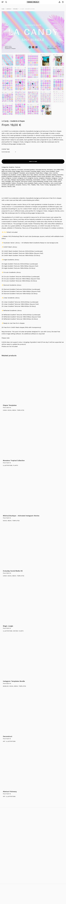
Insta (3, 178)
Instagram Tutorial (57, 178)
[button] (3, 2)
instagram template (45, 178)
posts (40, 183)
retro (52, 183)
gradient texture (37, 176)
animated (20, 169)
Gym (53, 176)
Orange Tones (48, 181)
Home (3, 8)
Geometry (60, 174)
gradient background (13, 176)
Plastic (36, 183)
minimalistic (36, 179)
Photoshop (20, 183)
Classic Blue (39, 173)
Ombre (30, 181)
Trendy (46, 184)
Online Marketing (38, 181)
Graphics (8, 8)
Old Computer (16, 181)
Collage (45, 173)
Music (55, 179)
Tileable (33, 184)
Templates (20, 410)
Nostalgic (8, 181)
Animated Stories (41, 169)
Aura (55, 169)
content (19, 174)
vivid (13, 186)
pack (59, 181)
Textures (15, 8)
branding (33, 171)
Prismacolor (46, 183)
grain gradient (46, 176)
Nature (15, 631)
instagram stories (32, 178)
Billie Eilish (60, 169)
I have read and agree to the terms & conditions (18, 837)
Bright (38, 171)
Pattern (14, 183)
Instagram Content (11, 178)
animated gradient (29, 169)
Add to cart (33, 161)
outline (55, 181)
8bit (6, 169)
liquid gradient (21, 179)
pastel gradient (6, 183)
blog (13, 171)
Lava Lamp (7, 179)
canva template (30, 173)
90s (9, 169)
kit (2, 179)
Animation (50, 169)
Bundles (6, 686)
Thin (28, 184)
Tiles (37, 184)
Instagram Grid (22, 178)
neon (3, 181)
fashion (36, 174)
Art (4, 741)
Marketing (29, 179)
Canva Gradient (50, 171)
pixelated (30, 183)
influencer (58, 176)
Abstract (13, 169)
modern (43, 179)
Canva (43, 171)
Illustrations (7, 465)
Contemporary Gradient (9, 174)
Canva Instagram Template (17, 173)
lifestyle (13, 179)
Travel (42, 184)
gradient (4, 176)
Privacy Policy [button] (41, 898)
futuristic (42, 174)
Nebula (60, 179)
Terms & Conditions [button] (26, 898)
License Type (5, 149)
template (18, 184)
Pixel (25, 183)
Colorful (55, 173)
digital (24, 174)
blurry (22, 171)
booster (27, 171)
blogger (18, 171)
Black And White (7, 171)
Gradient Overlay (26, 176)
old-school (24, 181)
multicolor (50, 179)
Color (50, 173)
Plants (15, 465)
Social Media (12, 410)
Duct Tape (30, 174)
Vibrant (9, 186)
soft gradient (11, 184)
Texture (24, 184)
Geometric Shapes (50, 174)
